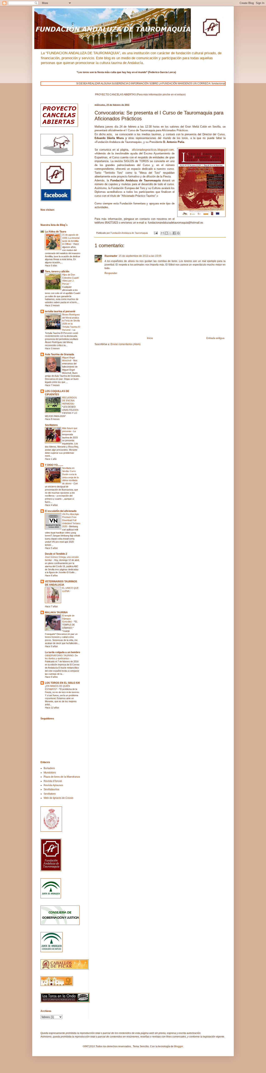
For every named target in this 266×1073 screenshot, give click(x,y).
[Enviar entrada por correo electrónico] (155, 233)
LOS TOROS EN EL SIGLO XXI (62, 682)
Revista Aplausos (53, 785)
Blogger (178, 1046)
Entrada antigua (215, 338)
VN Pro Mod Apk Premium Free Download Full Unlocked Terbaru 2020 (71, 520)
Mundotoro (50, 772)
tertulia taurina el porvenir (60, 311)
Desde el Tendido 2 (56, 553)
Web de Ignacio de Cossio (58, 797)
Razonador (111, 255)
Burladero (49, 768)
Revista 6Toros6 (53, 781)
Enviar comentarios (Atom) (125, 344)
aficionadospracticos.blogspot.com (153, 149)
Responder (111, 273)
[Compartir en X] (170, 233)
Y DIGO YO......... (54, 464)
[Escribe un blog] (166, 233)
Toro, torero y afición (57, 271)
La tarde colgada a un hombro (62, 652)
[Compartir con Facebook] (174, 233)
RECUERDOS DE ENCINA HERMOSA (69, 400)
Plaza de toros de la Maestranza (62, 776)
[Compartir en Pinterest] (178, 233)
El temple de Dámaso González (68, 618)
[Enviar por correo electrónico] (162, 233)
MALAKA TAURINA (56, 612)
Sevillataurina (51, 789)
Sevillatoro (51, 425)
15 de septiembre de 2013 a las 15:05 (140, 255)
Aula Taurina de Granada (59, 354)
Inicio (150, 338)
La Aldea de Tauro (55, 231)
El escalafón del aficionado (60, 511)
